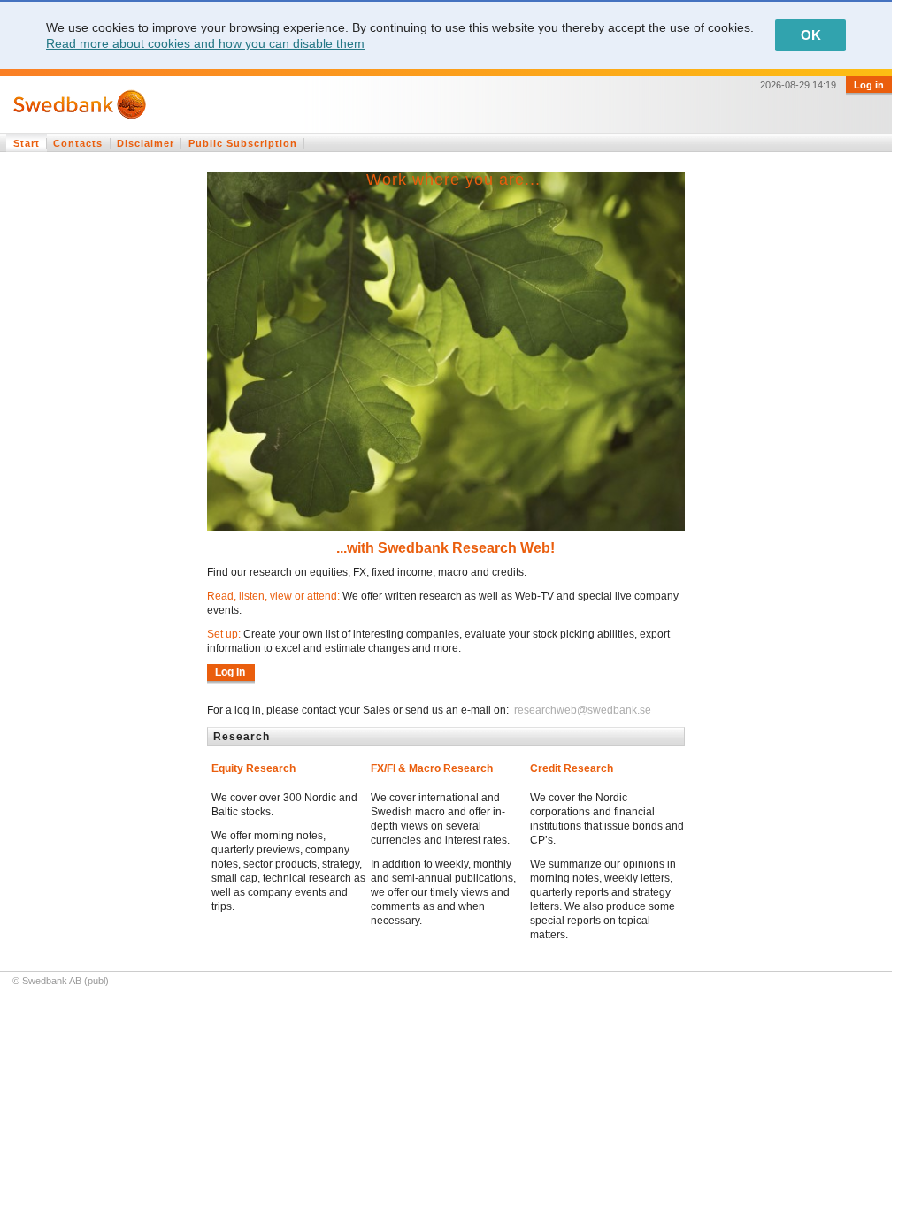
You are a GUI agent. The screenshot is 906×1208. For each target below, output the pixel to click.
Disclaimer (145, 143)
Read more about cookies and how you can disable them (205, 43)
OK (811, 34)
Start (26, 143)
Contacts (78, 143)
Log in (869, 85)
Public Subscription (242, 143)
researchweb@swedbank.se (581, 710)
